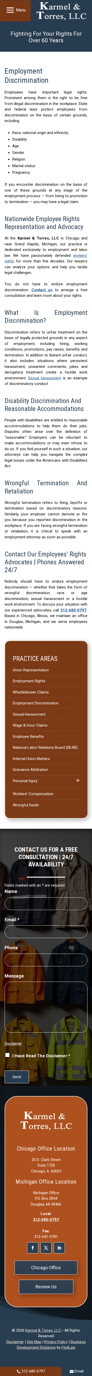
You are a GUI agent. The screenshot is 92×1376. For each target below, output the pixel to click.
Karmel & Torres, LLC (43, 1330)
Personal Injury (25, 781)
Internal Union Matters (31, 758)
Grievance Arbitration (30, 769)
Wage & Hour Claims (30, 725)
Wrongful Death (26, 805)
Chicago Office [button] (46, 1267)
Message (14, 976)
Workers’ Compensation (33, 794)
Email (12, 919)
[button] (15, 10)
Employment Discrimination (36, 703)
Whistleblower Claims (31, 692)
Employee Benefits (28, 736)
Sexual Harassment (29, 714)
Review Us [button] (46, 1286)
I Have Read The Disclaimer (41, 1055)
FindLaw (68, 1347)
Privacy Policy (55, 1342)
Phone (11, 947)
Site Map (34, 1342)
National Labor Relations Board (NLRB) (45, 747)
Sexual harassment (44, 378)
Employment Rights (29, 681)
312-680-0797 (73, 610)
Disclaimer (13, 1043)
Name (11, 891)
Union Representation (31, 670)
